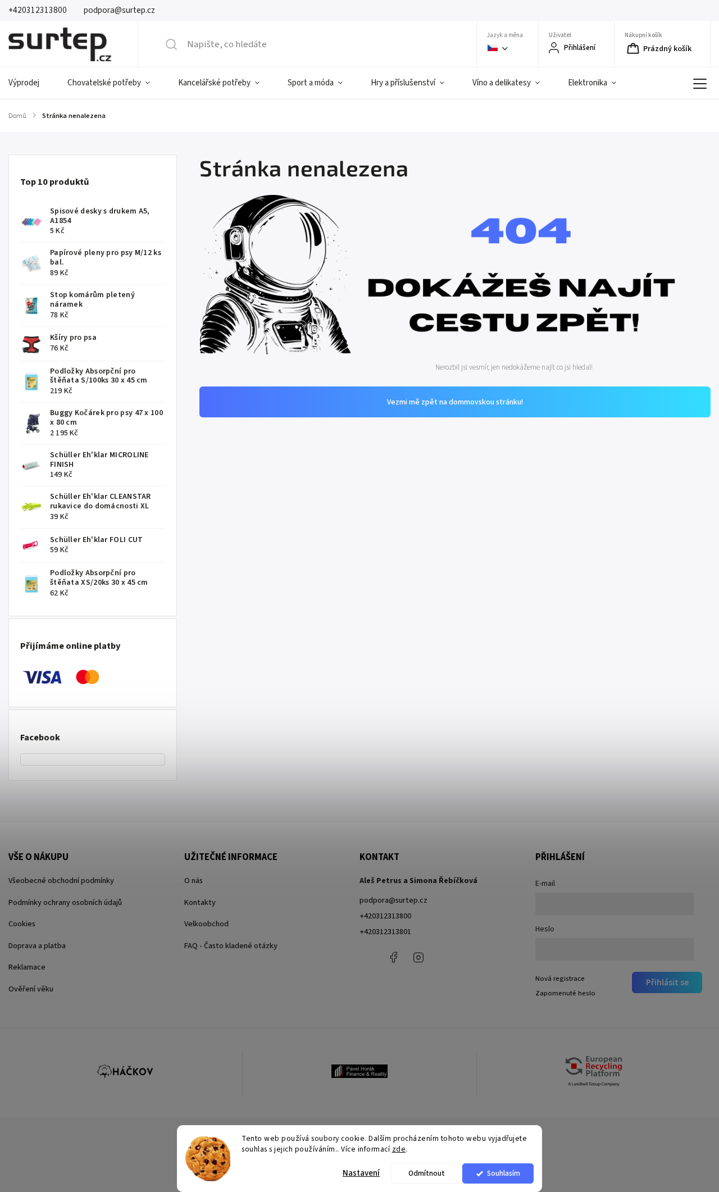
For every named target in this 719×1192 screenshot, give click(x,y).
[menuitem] (30, 83)
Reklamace (26, 967)
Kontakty (200, 902)
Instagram (418, 957)
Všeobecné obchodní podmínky (61, 880)
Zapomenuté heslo (565, 993)
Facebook (393, 957)
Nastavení (361, 1173)
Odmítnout (426, 1173)
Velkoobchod (206, 924)
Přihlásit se (667, 982)
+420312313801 (385, 932)
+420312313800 (385, 916)
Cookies (21, 924)
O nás (193, 880)
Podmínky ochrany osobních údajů (65, 902)
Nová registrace (560, 978)
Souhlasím (503, 1173)
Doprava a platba (37, 946)
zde (399, 1149)
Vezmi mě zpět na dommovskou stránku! (455, 402)
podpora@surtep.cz (393, 900)
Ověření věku (30, 989)
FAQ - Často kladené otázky (230, 946)
